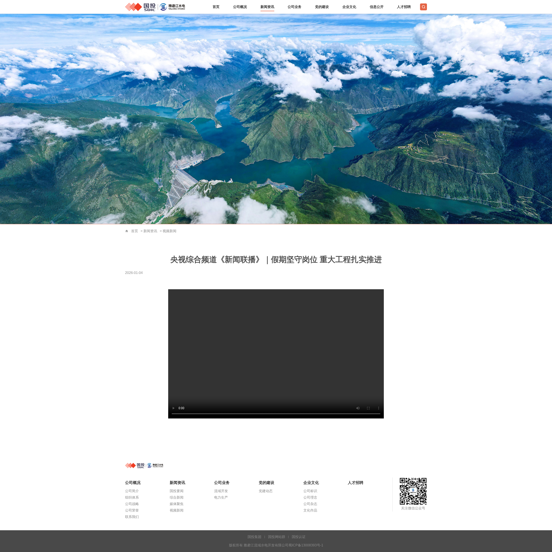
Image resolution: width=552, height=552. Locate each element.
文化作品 (310, 510)
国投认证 (299, 537)
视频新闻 (169, 231)
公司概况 (240, 7)
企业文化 (349, 7)
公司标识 (310, 491)
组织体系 (132, 497)
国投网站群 (276, 537)
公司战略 (132, 504)
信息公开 (377, 7)
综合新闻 (176, 497)
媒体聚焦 (176, 504)
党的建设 (322, 7)
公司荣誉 (132, 510)
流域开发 (221, 491)
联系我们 (132, 517)
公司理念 (310, 497)
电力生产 (221, 497)
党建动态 (266, 491)
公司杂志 (310, 504)
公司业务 (294, 7)
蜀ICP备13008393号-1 (306, 545)
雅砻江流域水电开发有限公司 (157, 7)
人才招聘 (404, 7)
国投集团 (254, 537)
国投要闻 (176, 491)
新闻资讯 (267, 7)
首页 (216, 7)
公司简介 (132, 491)
